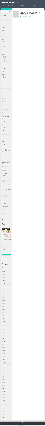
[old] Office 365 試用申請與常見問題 (6, 116)
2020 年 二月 (3, 318)
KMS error (3, 98)
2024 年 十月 (3, 282)
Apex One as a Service (22, 11)
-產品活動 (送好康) (4, 15)
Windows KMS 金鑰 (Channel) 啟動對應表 (6, 106)
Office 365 (3, 115)
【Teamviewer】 (4, 147)
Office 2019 (3, 112)
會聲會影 (3, 54)
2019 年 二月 (3, 326)
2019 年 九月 (3, 321)
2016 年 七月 (3, 367)
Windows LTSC (3, 135)
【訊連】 (3, 209)
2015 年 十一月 (3, 379)
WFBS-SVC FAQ (3, 191)
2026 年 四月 (3, 277)
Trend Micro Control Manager (5, 181)
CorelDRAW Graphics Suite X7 (5, 46)
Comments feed (3, 249)
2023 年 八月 (3, 285)
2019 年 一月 (3, 327)
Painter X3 (3, 51)
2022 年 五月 (3, 291)
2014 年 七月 (3, 403)
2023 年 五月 (3, 286)
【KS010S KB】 (3, 5)
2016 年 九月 (3, 364)
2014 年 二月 (3, 411)
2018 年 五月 (3, 338)
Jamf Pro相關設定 (4, 68)
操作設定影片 (3, 74)
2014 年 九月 (3, 400)
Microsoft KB (7, 5)
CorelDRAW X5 (3, 48)
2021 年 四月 (3, 306)
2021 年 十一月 (3, 297)
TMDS (2, 160)
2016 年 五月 (3, 370)
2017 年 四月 (3, 353)
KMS (2, 95)
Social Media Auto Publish (20, 425)
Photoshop (3, 24)
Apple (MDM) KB (26, 5)
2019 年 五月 (3, 323)
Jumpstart (3, 71)
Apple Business (3, 30)
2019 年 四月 (3, 324)
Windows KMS (3, 105)
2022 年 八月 (3, 289)
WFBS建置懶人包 (4, 185)
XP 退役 (3, 139)
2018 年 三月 (3, 341)
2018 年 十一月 (3, 330)
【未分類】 (3, 204)
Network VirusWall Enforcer (5, 166)
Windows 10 (3, 127)
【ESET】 (3, 59)
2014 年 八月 (3, 402)
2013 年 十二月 (3, 414)
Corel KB (19, 5)
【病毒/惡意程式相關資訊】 (5, 206)
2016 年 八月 (3, 365)
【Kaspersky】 (3, 76)
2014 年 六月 (3, 405)
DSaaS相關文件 (5, 265)
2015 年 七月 (3, 385)
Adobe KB (11, 5)
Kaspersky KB (34, 5)
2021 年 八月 (3, 300)
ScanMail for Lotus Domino (5, 178)
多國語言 (3, 141)
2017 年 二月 (3, 356)
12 (7, 257)
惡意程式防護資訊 (4, 195)
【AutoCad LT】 (4, 41)
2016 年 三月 (3, 373)
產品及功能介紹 (4, 89)
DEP (2, 33)
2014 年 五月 (3, 406)
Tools (2, 87)
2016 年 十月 (3, 362)
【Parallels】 (3, 144)
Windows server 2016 (4, 138)
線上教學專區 (3, 27)
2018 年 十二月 (3, 329)
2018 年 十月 (3, 332)
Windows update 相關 (4, 128)
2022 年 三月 (3, 294)
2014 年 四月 (3, 408)
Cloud (2, 65)
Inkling (3, 198)
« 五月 (2, 261)
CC (2, 19)
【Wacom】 (3, 197)
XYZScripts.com (25, 425)
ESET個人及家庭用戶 (4, 62)
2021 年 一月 (3, 309)
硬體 (2, 151)
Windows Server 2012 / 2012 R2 (5, 136)
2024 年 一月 (3, 283)
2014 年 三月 (3, 409)
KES (2, 78)
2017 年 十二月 (3, 344)
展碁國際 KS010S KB (8, 2)
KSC (2, 81)
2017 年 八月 (3, 347)
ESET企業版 (3, 60)
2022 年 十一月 (3, 288)
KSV (2, 84)
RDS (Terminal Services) (4, 121)
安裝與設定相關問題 (4, 173)
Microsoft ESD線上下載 (4, 109)
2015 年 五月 (3, 388)
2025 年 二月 (3, 280)
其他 (39, 5)
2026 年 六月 (3, 274)
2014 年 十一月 (3, 397)
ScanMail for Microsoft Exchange (5, 179)
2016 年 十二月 (3, 359)
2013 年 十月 (3, 417)
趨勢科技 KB (15, 5)
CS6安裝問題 (3, 21)
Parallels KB (22, 5)
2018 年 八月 (3, 335)
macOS (3, 69)
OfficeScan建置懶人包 (4, 170)
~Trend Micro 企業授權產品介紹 (5, 150)
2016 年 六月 (3, 368)
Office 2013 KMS (3, 101)
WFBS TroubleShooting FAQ (5, 184)
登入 (2, 246)
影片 (2, 39)
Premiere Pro (3, 25)
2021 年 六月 (3, 303)
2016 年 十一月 (3, 361)
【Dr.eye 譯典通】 (4, 56)
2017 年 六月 (3, 350)
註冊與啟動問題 (4, 57)
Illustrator (3, 22)
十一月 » (4, 261)
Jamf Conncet (3, 66)
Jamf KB (30, 5)
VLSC (2, 124)
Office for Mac (3, 118)
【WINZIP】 (3, 201)
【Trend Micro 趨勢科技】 (5, 149)
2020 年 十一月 (3, 312)
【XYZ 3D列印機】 (4, 203)
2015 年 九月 (3, 382)
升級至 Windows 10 (4, 130)
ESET (37, 5)
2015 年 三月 (3, 391)
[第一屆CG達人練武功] (6, 237)
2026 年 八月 (3, 271)
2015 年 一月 (3, 394)
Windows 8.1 (3, 133)
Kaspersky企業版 (4, 77)
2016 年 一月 (3, 376)
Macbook (3, 36)
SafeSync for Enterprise (4, 175)
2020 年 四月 (3, 315)
